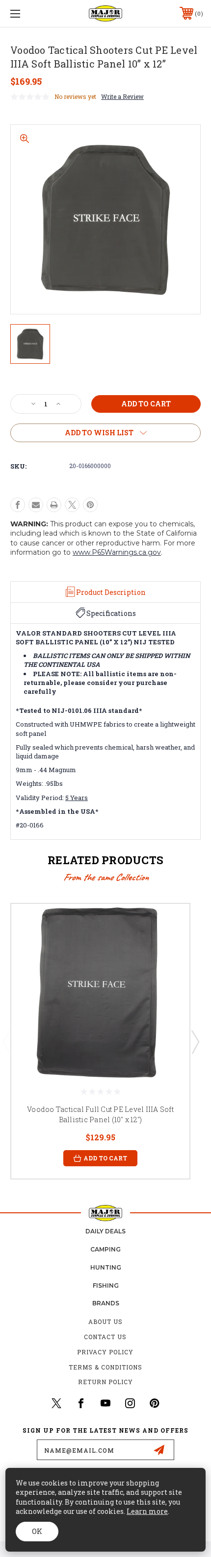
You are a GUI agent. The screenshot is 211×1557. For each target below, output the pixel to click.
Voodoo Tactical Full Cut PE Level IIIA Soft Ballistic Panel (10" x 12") (100, 1114)
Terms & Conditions (105, 1367)
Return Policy (105, 1382)
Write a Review (122, 96)
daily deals (105, 1231)
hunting (105, 1267)
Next (195, 1041)
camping (105, 1249)
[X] (72, 504)
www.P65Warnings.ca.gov (117, 552)
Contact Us (105, 1337)
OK (37, 1531)
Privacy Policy (105, 1352)
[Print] (54, 504)
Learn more (147, 1511)
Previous (6, 1041)
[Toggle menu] (29, 13)
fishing (106, 1285)
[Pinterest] (90, 504)
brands (105, 1303)
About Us (105, 1321)
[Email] (35, 504)
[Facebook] (17, 504)
